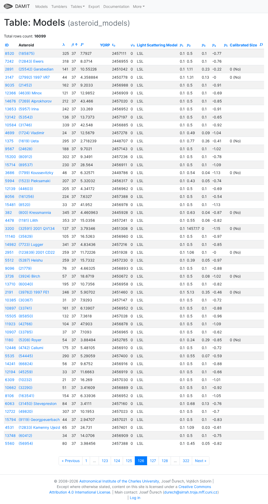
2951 (9, 252)
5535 (9, 356)
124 (117, 460)
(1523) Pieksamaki (34, 180)
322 (186, 460)
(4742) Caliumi (31, 347)
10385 (10, 300)
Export (94, 6)
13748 (10, 435)
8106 (9, 395)
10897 (10, 308)
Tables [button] (76, 6)
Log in (135, 497)
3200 (9, 228)
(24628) (25, 149)
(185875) (27, 53)
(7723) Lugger (31, 244)
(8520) (24, 204)
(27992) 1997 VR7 (34, 77)
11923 (10, 324)
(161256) (26, 196)
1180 (9, 340)
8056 (9, 196)
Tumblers (59, 6)
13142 (10, 117)
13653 (10, 109)
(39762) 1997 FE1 (34, 292)
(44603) (26, 188)
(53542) (26, 117)
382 (8, 212)
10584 (10, 125)
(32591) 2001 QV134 (37, 228)
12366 (10, 93)
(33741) (25, 308)
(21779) (25, 268)
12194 (10, 372)
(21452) (25, 85)
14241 (10, 363)
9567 (9, 149)
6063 (9, 403)
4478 (9, 220)
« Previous (71, 460)
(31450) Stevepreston (38, 403)
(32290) (25, 387)
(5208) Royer (30, 340)
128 (165, 460)
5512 (9, 260)
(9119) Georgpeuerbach (39, 419)
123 (105, 460)
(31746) (25, 125)
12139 (10, 188)
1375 (9, 141)
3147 (9, 77)
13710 (10, 284)
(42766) (25, 324)
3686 (9, 172)
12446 (10, 347)
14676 (10, 101)
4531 (9, 427)
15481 (10, 204)
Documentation (116, 6)
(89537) (26, 164)
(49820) (26, 411)
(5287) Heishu (31, 260)
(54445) (26, 356)
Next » (200, 460)
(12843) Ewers (31, 61)
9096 (9, 268)
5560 (9, 443)
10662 (10, 387)
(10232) (25, 379)
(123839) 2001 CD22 (37, 252)
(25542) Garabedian (36, 69)
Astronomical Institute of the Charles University (119, 481)
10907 (10, 332)
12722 (10, 411)
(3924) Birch (29, 276)
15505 (10, 316)
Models (41, 6)
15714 (10, 164)
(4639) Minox (30, 93)
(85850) (26, 316)
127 (153, 460)
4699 (9, 133)
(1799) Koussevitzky (36, 172)
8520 (9, 53)
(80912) (25, 156)
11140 (10, 236)
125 (129, 460)
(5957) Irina (29, 109)
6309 (9, 379)
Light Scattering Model (157, 45)
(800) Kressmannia (35, 212)
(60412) (25, 435)
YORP (105, 45)
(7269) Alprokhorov (35, 101)
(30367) (26, 300)
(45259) (26, 372)
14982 (10, 244)
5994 (9, 180)
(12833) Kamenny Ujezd (39, 427)
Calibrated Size (243, 45)
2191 (9, 292)
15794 (10, 419)
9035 (9, 85)
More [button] (137, 6)
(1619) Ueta (29, 141)
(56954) (26, 443)
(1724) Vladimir (31, 133)
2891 (9, 69)
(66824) (26, 363)
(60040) (26, 284)
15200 (10, 156)
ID (7, 45)
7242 (9, 61)
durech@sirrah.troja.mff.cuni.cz (190, 492)
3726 (9, 276)
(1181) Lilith (28, 220)
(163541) (26, 395)
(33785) (26, 332)
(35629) (26, 236)
